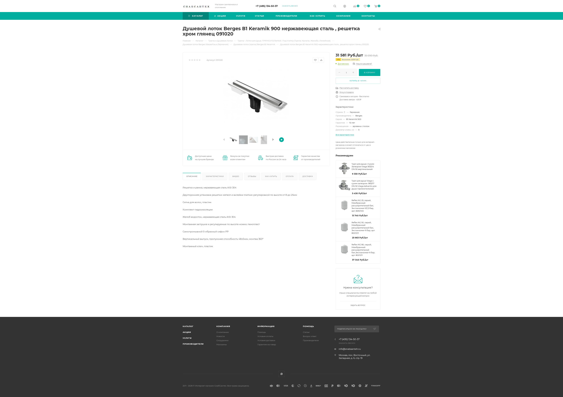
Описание (191, 176)
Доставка (307, 176)
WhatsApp (281, 374)
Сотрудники (222, 340)
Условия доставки (266, 340)
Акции (187, 332)
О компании (222, 332)
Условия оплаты (265, 336)
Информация (266, 326)
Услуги (187, 338)
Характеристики (215, 176)
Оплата (290, 176)
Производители (193, 344)
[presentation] (224, 140)
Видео (235, 176)
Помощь (261, 332)
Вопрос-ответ (309, 336)
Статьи (306, 332)
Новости (220, 336)
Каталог (188, 326)
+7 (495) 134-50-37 (267, 6)
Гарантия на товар (266, 344)
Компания (223, 326)
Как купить (271, 176)
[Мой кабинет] (344, 6)
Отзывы (252, 176)
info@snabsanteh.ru (350, 349)
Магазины (221, 344)
